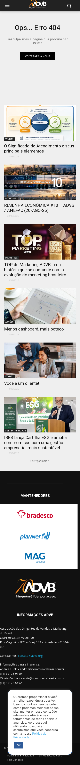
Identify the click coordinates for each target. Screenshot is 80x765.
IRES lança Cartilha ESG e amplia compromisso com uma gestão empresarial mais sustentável (35, 442)
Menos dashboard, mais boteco (34, 329)
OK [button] (19, 745)
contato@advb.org (30, 656)
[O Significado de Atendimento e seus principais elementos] (40, 123)
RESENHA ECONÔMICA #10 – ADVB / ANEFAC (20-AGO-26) (39, 208)
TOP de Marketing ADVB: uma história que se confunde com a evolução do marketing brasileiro (35, 269)
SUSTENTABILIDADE (15, 430)
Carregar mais (38, 461)
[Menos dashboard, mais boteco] (40, 306)
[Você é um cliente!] (40, 360)
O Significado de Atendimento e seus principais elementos (39, 149)
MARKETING (11, 257)
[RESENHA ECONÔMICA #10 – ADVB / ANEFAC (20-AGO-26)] (40, 182)
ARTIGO (9, 322)
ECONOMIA (10, 198)
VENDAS (9, 139)
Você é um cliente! (21, 383)
